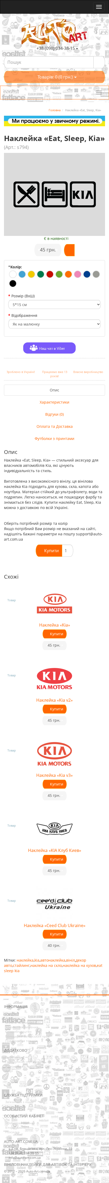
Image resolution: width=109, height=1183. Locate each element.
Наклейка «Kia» (54, 625)
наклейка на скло (46, 965)
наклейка (25, 960)
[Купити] (69, 250)
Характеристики (54, 402)
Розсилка (12, 1132)
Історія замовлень (19, 1127)
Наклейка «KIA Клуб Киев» (54, 850)
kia (36, 960)
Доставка (12, 1018)
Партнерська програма (23, 1066)
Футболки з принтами (54, 438)
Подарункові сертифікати (25, 1061)
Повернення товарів (21, 1041)
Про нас (11, 1013)
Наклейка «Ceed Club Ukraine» (54, 925)
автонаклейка (52, 960)
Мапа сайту (14, 1106)
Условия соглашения (21, 1027)
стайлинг (21, 965)
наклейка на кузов (79, 965)
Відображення (24, 315)
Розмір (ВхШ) (23, 295)
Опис (54, 389)
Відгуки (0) (54, 414)
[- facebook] (7, 1085)
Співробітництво (18, 1031)
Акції (9, 1071)
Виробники (14, 1057)
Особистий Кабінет (20, 1123)
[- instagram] (16, 1085)
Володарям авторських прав (27, 1036)
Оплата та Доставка (55, 426)
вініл (70, 960)
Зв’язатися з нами (19, 1102)
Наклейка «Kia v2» (54, 700)
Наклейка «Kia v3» (54, 775)
